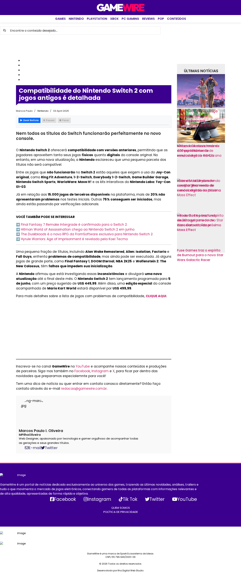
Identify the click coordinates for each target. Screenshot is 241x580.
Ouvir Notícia (31, 120)
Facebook (82, 371)
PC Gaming (130, 19)
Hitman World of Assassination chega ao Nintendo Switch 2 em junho (77, 229)
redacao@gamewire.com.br (84, 388)
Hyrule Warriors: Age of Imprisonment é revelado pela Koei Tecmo (74, 239)
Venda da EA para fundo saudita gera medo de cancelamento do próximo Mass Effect (199, 222)
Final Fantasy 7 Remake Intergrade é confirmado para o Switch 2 (74, 224)
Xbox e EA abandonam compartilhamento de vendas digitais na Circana (199, 185)
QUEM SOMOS (120, 508)
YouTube (83, 366)
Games (60, 19)
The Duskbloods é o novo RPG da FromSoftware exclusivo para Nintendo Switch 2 (87, 234)
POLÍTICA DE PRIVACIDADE (120, 512)
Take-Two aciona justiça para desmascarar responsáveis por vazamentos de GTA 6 (197, 118)
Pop (161, 19)
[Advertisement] (121, 46)
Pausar (50, 120)
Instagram (100, 371)
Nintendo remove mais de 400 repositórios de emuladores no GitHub (198, 151)
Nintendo (76, 19)
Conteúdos (176, 19)
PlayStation (97, 19)
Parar (65, 120)
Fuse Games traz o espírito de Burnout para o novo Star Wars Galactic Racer (200, 255)
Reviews (148, 19)
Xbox (114, 19)
